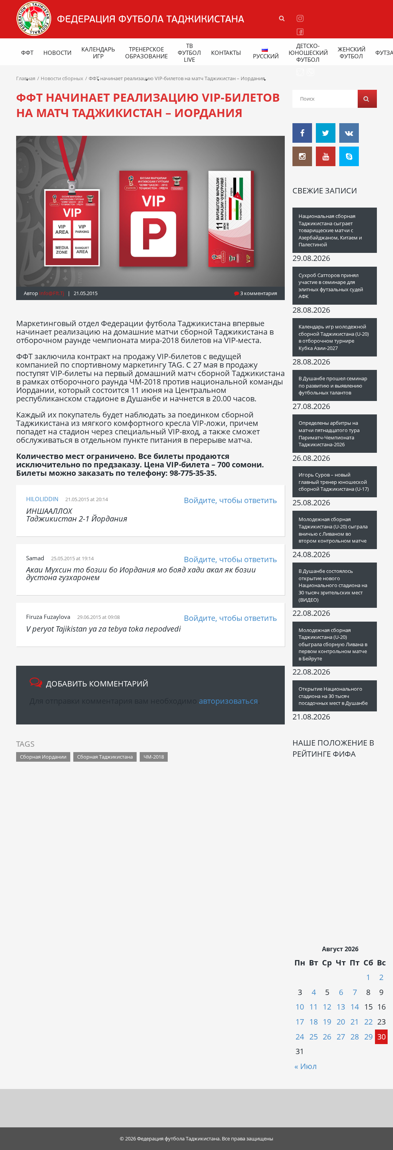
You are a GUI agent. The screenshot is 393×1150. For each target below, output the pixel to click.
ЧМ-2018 (154, 756)
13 (341, 1007)
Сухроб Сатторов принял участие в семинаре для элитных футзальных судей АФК (331, 286)
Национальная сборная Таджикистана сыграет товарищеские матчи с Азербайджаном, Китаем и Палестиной (330, 230)
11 (313, 1007)
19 (327, 1021)
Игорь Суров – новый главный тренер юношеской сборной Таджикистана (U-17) (334, 481)
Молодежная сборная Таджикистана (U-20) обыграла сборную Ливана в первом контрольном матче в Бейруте (333, 644)
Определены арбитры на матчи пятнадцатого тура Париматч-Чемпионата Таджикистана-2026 (329, 433)
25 (313, 1036)
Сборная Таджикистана (105, 756)
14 (354, 1007)
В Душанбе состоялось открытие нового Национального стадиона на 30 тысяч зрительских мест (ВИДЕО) (333, 585)
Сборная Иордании (43, 756)
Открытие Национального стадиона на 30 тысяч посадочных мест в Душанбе (333, 695)
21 (354, 1021)
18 (313, 1021)
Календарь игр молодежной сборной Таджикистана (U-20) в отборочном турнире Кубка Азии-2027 (334, 337)
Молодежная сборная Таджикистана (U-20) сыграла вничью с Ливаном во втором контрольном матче (333, 530)
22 (368, 1021)
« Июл (305, 1066)
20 (341, 1021)
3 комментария (258, 293)
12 (327, 1007)
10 (300, 1007)
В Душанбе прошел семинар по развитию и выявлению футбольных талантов (333, 385)
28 (354, 1036)
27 (341, 1036)
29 (368, 1036)
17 (300, 1021)
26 (327, 1036)
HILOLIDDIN (42, 499)
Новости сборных (62, 78)
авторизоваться (228, 701)
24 (300, 1036)
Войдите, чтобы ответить (230, 500)
